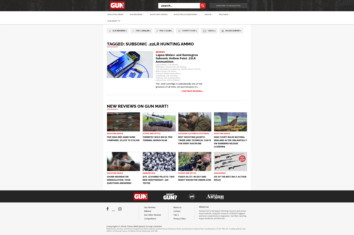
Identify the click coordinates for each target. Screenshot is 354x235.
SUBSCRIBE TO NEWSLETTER (228, 6)
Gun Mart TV (113, 21)
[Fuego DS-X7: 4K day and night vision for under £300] (194, 161)
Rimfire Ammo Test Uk (191, 69)
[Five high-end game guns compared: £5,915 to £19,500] (123, 121)
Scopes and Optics (152, 133)
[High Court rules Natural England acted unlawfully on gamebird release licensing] (230, 121)
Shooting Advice (115, 133)
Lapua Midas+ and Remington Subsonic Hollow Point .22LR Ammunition (177, 58)
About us (177, 207)
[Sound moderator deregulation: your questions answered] (123, 161)
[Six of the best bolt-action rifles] (230, 161)
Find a (143, 31)
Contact (176, 211)
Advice (208, 14)
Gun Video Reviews (152, 215)
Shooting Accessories (185, 14)
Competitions (189, 31)
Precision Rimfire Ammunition (168, 73)
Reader (233, 31)
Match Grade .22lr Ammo (166, 71)
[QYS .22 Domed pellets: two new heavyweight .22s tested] (159, 161)
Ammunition (149, 173)
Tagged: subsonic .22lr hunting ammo (150, 44)
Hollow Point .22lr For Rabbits (168, 80)
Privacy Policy (179, 218)
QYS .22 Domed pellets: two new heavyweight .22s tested (159, 179)
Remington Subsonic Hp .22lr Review (171, 67)
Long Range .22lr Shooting (166, 75)
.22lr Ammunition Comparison (168, 69)
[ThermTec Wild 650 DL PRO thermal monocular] (159, 121)
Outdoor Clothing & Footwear (193, 133)
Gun (119, 31)
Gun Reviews (136, 14)
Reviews (160, 52)
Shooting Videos (158, 14)
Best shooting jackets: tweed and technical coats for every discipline (194, 140)
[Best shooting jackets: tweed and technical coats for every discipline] (194, 121)
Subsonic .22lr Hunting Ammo (168, 78)
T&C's (176, 215)
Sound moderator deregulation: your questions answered (119, 179)
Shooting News (115, 14)
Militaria (223, 14)
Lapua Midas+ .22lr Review (167, 64)
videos (212, 31)
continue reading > (192, 91)
